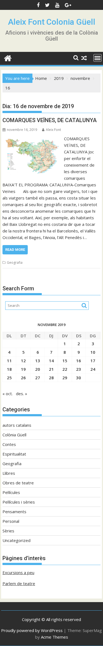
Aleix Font (53, 129)
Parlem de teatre (18, 583)
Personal (10, 521)
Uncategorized (16, 540)
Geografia (15, 262)
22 (64, 369)
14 (51, 360)
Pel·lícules (11, 492)
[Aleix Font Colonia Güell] (8, 57)
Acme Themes (54, 637)
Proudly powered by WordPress (32, 630)
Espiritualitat (14, 454)
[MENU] (97, 58)
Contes (9, 444)
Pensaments (14, 511)
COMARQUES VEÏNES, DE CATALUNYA (49, 120)
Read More (15, 250)
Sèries (8, 530)
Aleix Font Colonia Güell (51, 22)
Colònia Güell (14, 434)
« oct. (7, 393)
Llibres (8, 473)
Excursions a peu (18, 572)
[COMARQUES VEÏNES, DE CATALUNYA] (31, 138)
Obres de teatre (18, 482)
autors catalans (16, 425)
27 (37, 377)
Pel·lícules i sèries (18, 502)
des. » (21, 393)
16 (78, 360)
